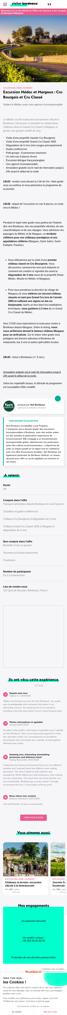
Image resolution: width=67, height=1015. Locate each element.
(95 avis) (63, 892)
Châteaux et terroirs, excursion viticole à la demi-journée (23, 884)
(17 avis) (39, 685)
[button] (27, 79)
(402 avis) (16, 892)
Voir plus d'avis (33, 817)
